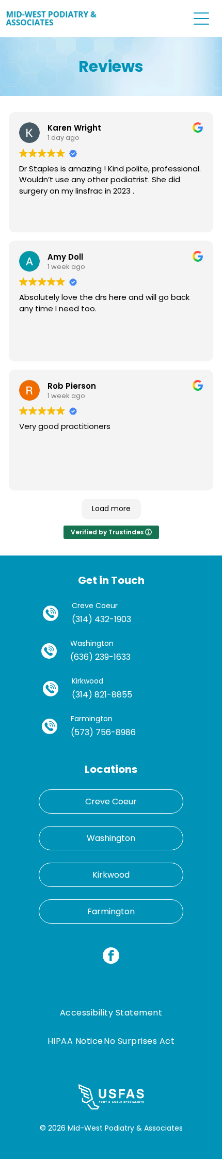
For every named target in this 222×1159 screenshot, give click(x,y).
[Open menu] (201, 18)
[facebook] (111, 956)
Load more (111, 508)
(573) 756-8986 (103, 732)
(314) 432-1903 (101, 619)
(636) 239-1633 (100, 657)
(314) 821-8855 (102, 695)
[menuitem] (111, 1012)
